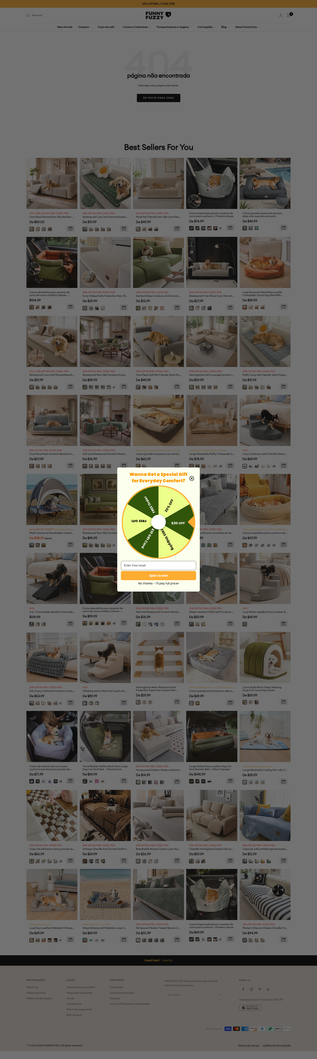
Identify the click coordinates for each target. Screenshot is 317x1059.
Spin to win (158, 575)
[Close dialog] (192, 478)
